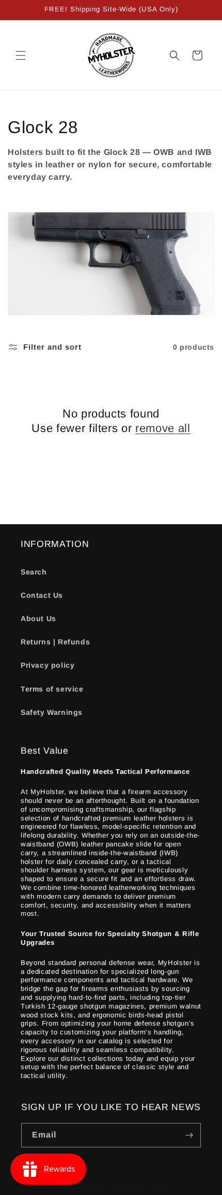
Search (34, 572)
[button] (20, 55)
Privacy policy (47, 665)
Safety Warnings (52, 712)
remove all (163, 428)
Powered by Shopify (139, 1186)
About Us (38, 618)
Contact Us (42, 595)
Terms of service (52, 689)
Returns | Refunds (55, 642)
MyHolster (91, 1186)
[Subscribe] (189, 1135)
